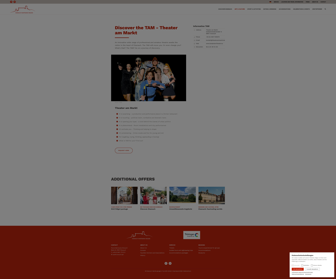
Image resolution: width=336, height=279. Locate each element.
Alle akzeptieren (297, 269)
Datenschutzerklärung (298, 274)
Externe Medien (317, 265)
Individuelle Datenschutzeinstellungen (302, 272)
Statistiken (306, 265)
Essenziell (297, 265)
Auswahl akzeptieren (312, 269)
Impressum (308, 274)
